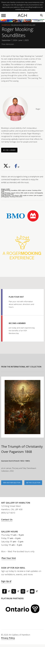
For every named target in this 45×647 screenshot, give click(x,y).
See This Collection (33, 483)
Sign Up (5, 581)
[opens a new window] (6, 167)
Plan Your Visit (9, 558)
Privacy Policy (8, 638)
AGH (22, 15)
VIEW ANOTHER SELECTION (11, 483)
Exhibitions (6, 25)
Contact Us (6, 519)
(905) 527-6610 (8, 512)
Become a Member (9, 150)
